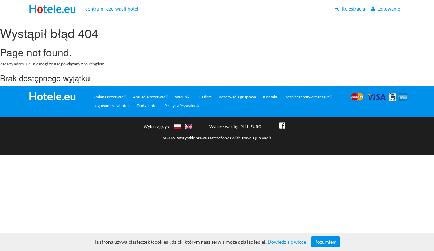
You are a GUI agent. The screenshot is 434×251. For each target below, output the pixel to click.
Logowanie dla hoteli (111, 105)
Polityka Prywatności (182, 105)
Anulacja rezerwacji (150, 96)
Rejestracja (353, 9)
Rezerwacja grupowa (237, 96)
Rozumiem (325, 242)
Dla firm (204, 96)
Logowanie (388, 9)
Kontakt (270, 96)
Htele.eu (52, 8)
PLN (244, 126)
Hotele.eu (52, 96)
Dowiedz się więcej (288, 242)
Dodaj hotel (147, 105)
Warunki (182, 96)
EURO (256, 126)
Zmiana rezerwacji (109, 96)
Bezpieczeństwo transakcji (308, 96)
